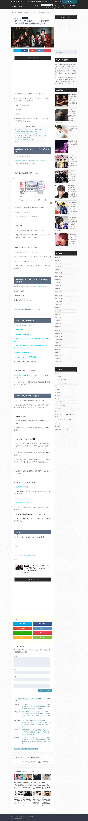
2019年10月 (58, 301)
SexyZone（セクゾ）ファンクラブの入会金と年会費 (30, 135)
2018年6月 (58, 352)
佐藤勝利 (57, 395)
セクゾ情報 (18, 699)
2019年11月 (58, 298)
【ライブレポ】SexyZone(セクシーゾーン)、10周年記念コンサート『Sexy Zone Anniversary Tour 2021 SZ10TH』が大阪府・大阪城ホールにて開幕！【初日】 (36, 740)
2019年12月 (58, 295)
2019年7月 (58, 311)
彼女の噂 (57, 426)
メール (15, 676)
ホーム (36, 5)
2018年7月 (58, 349)
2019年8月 (58, 308)
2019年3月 (58, 323)
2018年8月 (58, 346)
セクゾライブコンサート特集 (63, 383)
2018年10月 (58, 339)
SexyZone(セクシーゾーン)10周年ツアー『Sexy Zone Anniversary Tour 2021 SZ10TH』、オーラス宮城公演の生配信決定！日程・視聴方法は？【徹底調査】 (36, 714)
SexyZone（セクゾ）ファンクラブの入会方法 (29, 129)
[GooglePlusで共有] (32, 50)
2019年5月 (58, 317)
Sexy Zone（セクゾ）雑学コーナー (35, 699)
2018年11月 (58, 336)
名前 (15, 669)
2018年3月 (58, 361)
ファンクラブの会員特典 (22, 137)
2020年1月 (58, 292)
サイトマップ (58, 1)
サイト (15, 683)
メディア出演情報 (60, 405)
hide (34, 126)
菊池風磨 (57, 392)
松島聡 (57, 399)
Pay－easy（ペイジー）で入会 (27, 133)
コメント (16, 656)
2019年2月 (58, 327)
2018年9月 (58, 342)
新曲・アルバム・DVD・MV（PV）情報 (65, 415)
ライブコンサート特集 (54, 6)
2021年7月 (58, 257)
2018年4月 (58, 358)
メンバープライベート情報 (63, 419)
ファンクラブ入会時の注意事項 (24, 139)
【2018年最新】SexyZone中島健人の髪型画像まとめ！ (29, 757)
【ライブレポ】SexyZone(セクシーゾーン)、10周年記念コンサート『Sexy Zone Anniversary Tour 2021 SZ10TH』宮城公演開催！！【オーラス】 (36, 706)
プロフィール (58, 423)
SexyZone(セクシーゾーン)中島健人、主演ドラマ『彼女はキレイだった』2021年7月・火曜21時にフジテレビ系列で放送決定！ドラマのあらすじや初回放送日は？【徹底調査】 (36, 731)
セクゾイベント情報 (60, 379)
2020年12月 (58, 273)
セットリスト (58, 411)
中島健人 (57, 389)
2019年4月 (58, 320)
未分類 (57, 373)
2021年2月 (58, 269)
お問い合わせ (70, 1)
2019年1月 (58, 330)
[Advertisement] (32, 76)
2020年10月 (58, 276)
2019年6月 (58, 314)
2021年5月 (58, 263)
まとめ (17, 141)
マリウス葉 (58, 402)
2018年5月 (58, 355)
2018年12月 (58, 333)
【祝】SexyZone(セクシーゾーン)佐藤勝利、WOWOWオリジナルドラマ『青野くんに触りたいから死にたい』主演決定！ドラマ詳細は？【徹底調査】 (36, 723)
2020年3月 (58, 289)
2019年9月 (58, 304)
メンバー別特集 (45, 5)
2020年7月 (58, 285)
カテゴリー (72, 5)
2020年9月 (58, 279)
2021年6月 (58, 260)
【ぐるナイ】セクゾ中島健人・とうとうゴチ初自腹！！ (36, 762)
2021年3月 (58, 266)
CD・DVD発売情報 (63, 5)
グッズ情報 (58, 408)
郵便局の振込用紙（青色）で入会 (27, 131)
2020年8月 (58, 282)
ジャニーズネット (25, 252)
